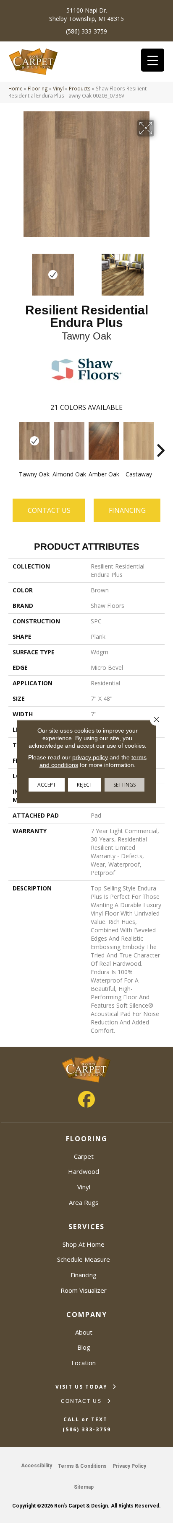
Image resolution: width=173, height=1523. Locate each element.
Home (15, 88)
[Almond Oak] (69, 441)
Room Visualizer (83, 1290)
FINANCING (127, 510)
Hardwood (83, 1171)
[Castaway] (138, 441)
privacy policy (90, 757)
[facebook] (86, 1099)
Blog (83, 1347)
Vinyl (58, 88)
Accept (46, 784)
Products (80, 88)
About (83, 1332)
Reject (84, 784)
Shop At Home (84, 1244)
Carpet (84, 1156)
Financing (84, 1275)
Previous (12, 270)
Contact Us (49, 510)
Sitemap (84, 1487)
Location (83, 1362)
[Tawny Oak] (34, 441)
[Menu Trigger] (152, 60)
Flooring (38, 88)
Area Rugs (84, 1202)
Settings (124, 784)
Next (160, 270)
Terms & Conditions (82, 1466)
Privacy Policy (129, 1466)
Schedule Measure (83, 1259)
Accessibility (36, 1466)
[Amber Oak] (103, 441)
